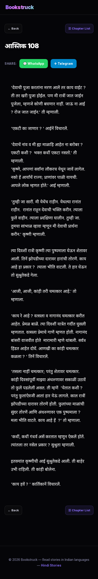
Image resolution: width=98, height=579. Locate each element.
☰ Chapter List (79, 28)
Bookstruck (19, 7)
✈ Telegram (63, 63)
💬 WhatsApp (33, 63)
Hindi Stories (51, 565)
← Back (13, 28)
